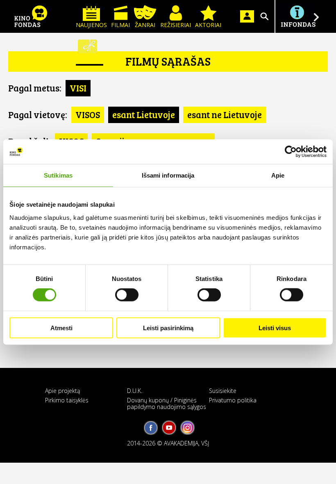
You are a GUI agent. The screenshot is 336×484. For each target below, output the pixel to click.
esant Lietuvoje (143, 114)
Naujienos (91, 25)
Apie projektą (62, 391)
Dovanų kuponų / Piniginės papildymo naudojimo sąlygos (166, 403)
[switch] (126, 294)
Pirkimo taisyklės (67, 400)
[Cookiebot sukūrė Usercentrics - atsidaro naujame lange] (291, 152)
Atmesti (61, 327)
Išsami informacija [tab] (168, 175)
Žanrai (145, 25)
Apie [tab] (277, 175)
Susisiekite (222, 391)
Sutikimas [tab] (58, 175)
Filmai (120, 25)
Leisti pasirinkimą (168, 327)
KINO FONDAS (30, 16)
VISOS (87, 114)
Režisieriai (175, 25)
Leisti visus (275, 327)
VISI (78, 88)
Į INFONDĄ (297, 16)
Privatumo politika (233, 400)
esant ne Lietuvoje (224, 114)
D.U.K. (134, 391)
